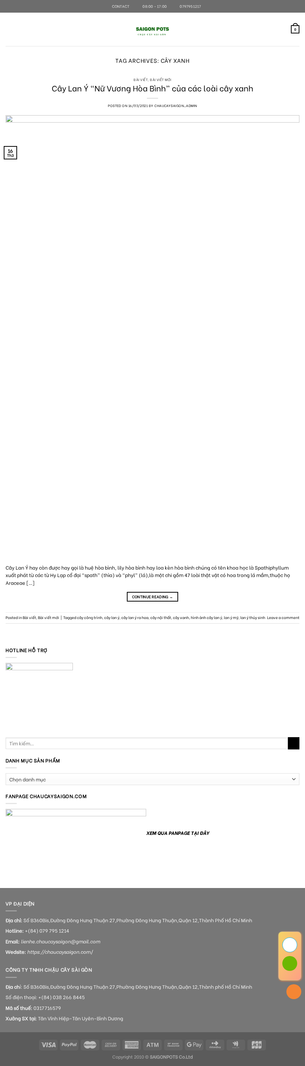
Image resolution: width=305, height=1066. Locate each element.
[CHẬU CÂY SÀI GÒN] (152, 29)
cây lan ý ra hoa (134, 617)
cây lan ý (111, 617)
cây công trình (89, 617)
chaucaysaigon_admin (175, 105)
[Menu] (9, 29)
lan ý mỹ (231, 617)
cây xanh (181, 617)
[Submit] (293, 743)
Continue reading (152, 596)
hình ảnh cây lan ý (206, 617)
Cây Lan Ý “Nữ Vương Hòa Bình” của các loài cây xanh (152, 87)
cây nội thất (160, 617)
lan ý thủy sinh (252, 617)
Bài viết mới (160, 79)
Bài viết (141, 79)
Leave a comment (283, 617)
